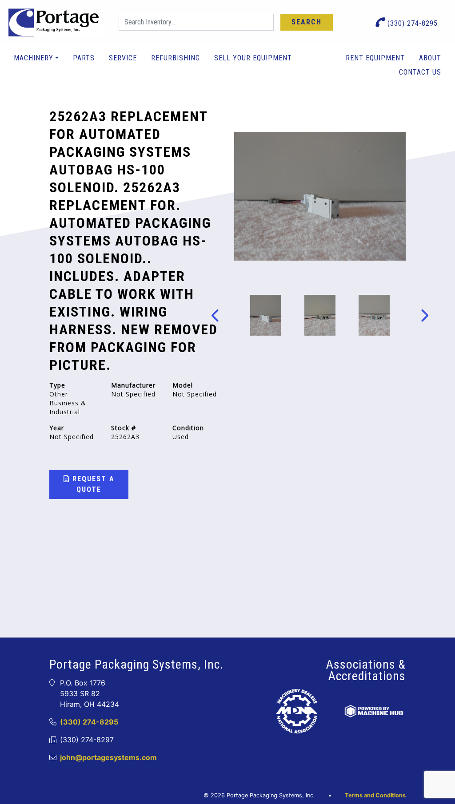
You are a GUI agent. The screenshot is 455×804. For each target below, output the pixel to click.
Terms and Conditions (375, 795)
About (430, 58)
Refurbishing (175, 58)
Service (123, 58)
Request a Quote (92, 484)
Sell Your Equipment (253, 58)
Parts (84, 58)
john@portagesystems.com (108, 757)
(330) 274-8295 (411, 23)
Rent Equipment (375, 58)
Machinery (33, 58)
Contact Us (420, 72)
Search (306, 22)
